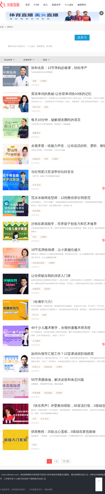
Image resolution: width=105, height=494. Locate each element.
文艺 (34, 419)
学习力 (35, 315)
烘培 (34, 445)
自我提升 (36, 159)
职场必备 (48, 367)
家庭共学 (56, 5)
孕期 (34, 81)
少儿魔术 (36, 341)
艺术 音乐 (37, 185)
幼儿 (45, 5)
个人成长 (69, 5)
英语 (46, 107)
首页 (27, 5)
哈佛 (44, 315)
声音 (46, 159)
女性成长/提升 (39, 263)
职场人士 (36, 367)
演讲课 (47, 289)
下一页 (66, 461)
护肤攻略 (36, 393)
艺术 (34, 237)
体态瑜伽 (48, 393)
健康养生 (82, 5)
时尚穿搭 (36, 211)
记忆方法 (36, 107)
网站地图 (48, 489)
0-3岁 (36, 5)
